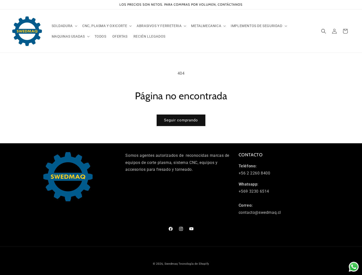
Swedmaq (171, 263)
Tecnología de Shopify (194, 263)
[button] (64, 26)
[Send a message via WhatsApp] (354, 267)
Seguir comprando (181, 120)
